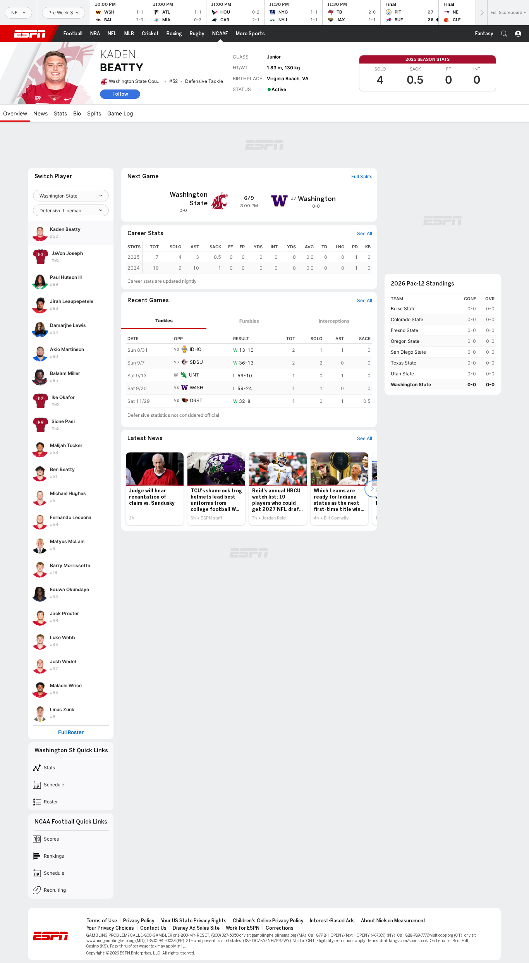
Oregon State (405, 341)
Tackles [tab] (164, 320)
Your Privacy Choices (110, 928)
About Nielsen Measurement (393, 920)
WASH (196, 387)
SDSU (196, 362)
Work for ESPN (242, 928)
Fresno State (404, 330)
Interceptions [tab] (334, 321)
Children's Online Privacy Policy (268, 920)
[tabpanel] (249, 368)
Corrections (280, 928)
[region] (257, 257)
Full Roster (71, 732)
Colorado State (407, 319)
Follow (120, 94)
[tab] (163, 321)
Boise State (403, 308)
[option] (155, 488)
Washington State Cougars (137, 81)
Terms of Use (101, 920)
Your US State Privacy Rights (194, 920)
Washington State (411, 384)
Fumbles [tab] (249, 321)
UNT (194, 375)
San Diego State (408, 352)
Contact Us (153, 928)
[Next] (481, 12)
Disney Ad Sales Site (196, 928)
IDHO (195, 349)
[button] (504, 34)
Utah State (402, 374)
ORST (196, 400)
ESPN (30, 33)
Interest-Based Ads (332, 920)
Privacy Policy (139, 920)
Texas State (403, 363)
